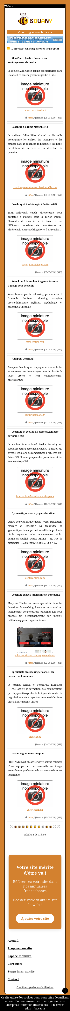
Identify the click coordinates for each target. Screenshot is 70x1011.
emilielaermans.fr (35, 415)
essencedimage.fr (35, 342)
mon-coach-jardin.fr (35, 110)
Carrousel (15, 964)
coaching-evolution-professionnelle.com (35, 187)
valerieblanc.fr (35, 809)
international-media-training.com (35, 496)
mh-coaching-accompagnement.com (35, 655)
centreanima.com (35, 578)
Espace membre (20, 956)
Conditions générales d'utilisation (35, 987)
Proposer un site (20, 948)
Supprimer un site (21, 971)
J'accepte (39, 1008)
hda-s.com (35, 736)
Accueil (13, 940)
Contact (13, 979)
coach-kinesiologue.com (35, 264)
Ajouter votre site (35, 918)
